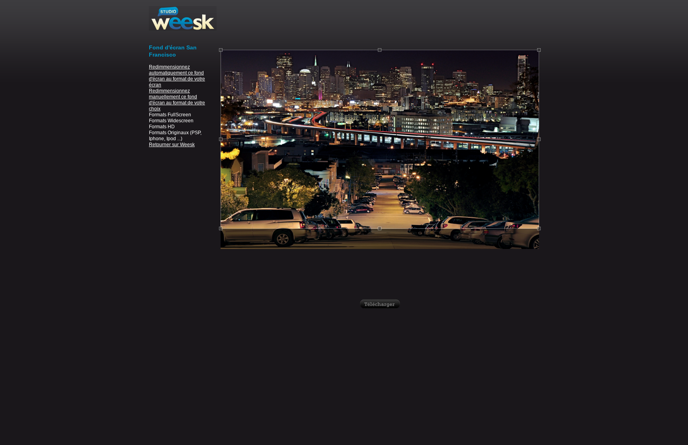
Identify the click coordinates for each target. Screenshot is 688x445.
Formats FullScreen (170, 115)
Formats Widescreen (171, 121)
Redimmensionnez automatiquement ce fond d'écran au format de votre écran (177, 76)
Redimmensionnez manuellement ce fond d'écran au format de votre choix (177, 100)
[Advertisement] (380, 24)
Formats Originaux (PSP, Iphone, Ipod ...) (175, 135)
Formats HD (162, 126)
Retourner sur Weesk (172, 144)
